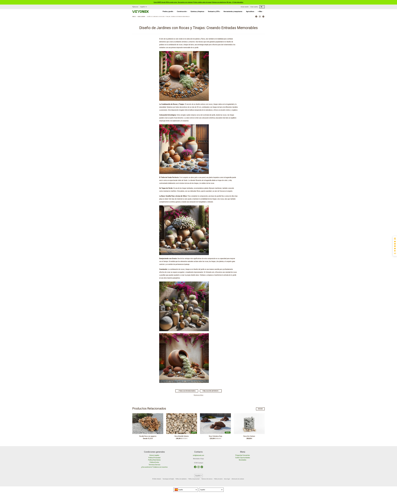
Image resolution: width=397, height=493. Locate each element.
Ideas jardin (141, 16)
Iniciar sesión (245, 7)
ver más (260, 409)
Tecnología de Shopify (168, 479)
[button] (395, 246)
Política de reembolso (181, 479)
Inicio (134, 16)
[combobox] (185, 490)
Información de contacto (238, 479)
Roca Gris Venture (249, 436)
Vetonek (159, 479)
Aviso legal (227, 479)
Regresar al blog (198, 395)
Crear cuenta (254, 7)
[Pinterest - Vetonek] (263, 16)
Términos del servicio (206, 479)
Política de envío (218, 479)
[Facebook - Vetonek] (256, 16)
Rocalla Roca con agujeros (147, 436)
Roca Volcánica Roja (215, 436)
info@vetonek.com (198, 455)
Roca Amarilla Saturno (182, 436)
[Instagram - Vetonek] (259, 16)
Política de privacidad (194, 479)
